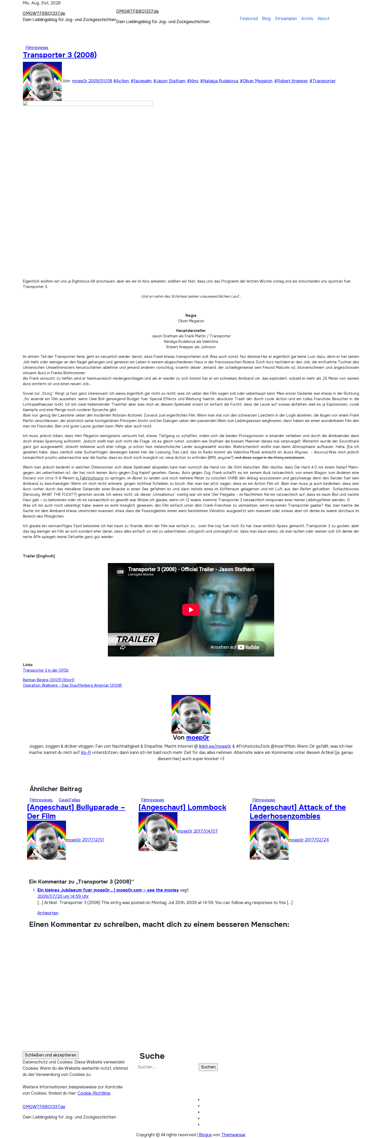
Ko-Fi (86, 752)
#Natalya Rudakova (219, 81)
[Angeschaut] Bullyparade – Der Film (76, 812)
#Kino (192, 81)
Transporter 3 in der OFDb (46, 670)
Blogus (205, 1134)
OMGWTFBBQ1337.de (44, 13)
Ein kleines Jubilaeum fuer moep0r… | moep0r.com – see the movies (108, 890)
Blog (266, 18)
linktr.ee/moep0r (215, 746)
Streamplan (286, 18)
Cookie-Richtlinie (94, 1093)
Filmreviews (36, 47)
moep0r (80, 81)
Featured (249, 18)
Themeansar (233, 1134)
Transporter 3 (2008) (60, 55)
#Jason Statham (169, 81)
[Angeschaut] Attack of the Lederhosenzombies (298, 812)
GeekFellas (69, 800)
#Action (121, 81)
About (324, 18)
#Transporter (322, 81)
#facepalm (141, 81)
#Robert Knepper (291, 81)
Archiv (307, 18)
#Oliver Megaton (256, 81)
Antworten (47, 913)
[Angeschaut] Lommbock (182, 807)
